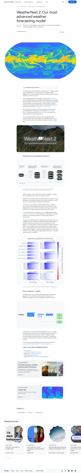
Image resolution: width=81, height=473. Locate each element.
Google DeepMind (40, 6)
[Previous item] (5, 457)
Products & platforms (28, 2)
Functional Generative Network (29, 214)
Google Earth (26, 344)
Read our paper (27, 350)
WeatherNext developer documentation (32, 352)
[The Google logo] (6, 471)
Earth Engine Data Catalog (35, 353)
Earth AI (49, 344)
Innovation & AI (18, 2)
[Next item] (8, 457)
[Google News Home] (9, 1)
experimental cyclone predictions (44, 106)
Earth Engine (49, 111)
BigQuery (25, 112)
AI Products (30, 412)
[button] (72, 1)
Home (18, 6)
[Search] (63, 1)
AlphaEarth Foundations (40, 344)
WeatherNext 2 (54, 98)
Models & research (31, 6)
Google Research (38, 412)
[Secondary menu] (66, 1)
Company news (39, 2)
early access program (42, 112)
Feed (46, 2)
